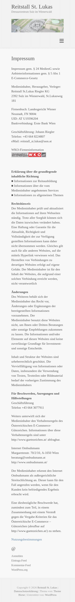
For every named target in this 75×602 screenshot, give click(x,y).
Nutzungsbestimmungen (26, 539)
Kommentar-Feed (21, 565)
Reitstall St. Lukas (31, 6)
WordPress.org (19, 569)
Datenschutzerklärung (26, 591)
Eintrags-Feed (19, 560)
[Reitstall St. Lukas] (37, 24)
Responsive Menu (61, 41)
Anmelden (17, 556)
